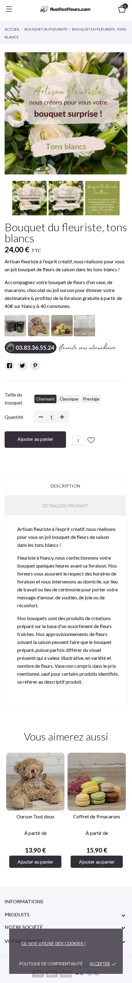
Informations (24, 901)
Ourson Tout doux (35, 816)
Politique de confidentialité (51, 963)
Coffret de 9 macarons (96, 816)
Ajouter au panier (35, 439)
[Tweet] (22, 366)
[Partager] (9, 366)
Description (65, 485)
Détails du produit (65, 505)
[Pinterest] (35, 366)
